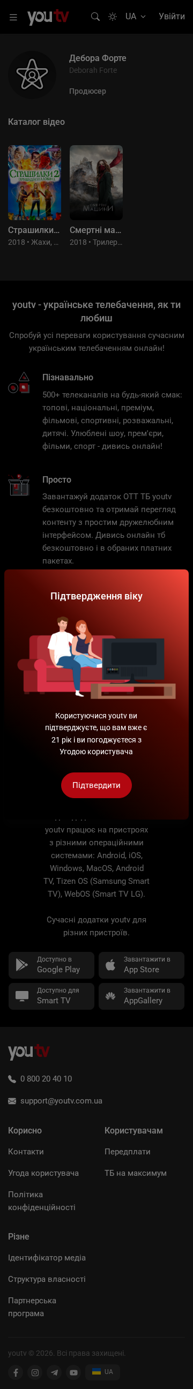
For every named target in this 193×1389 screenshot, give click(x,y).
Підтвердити (96, 785)
